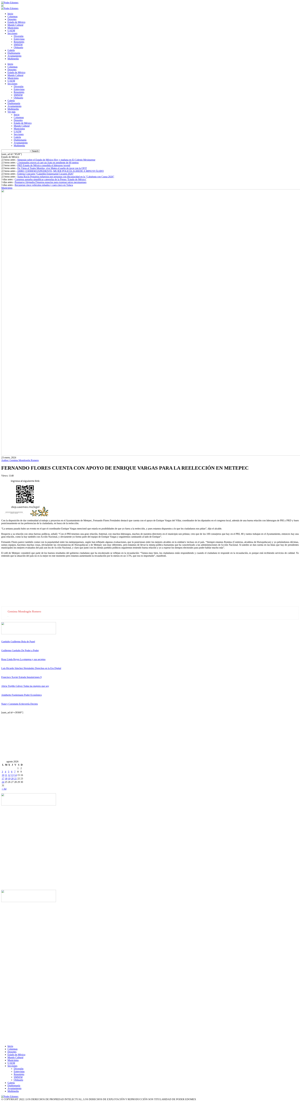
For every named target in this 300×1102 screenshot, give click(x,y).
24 (3, 782)
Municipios (13, 27)
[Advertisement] (95, 584)
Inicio (10, 13)
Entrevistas (19, 39)
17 (3, 778)
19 (9, 778)
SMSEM (18, 44)
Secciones (12, 33)
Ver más (11, 111)
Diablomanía (14, 53)
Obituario (18, 47)
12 (9, 775)
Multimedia (13, 58)
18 (6, 778)
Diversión (18, 36)
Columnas (13, 16)
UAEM (11, 30)
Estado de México (16, 22)
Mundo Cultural (15, 25)
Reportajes (19, 41)
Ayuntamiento (14, 56)
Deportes (12, 19)
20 (12, 778)
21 (15, 778)
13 (12, 775)
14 (15, 775)
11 (6, 775)
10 (3, 775)
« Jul (4, 789)
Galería (11, 50)
